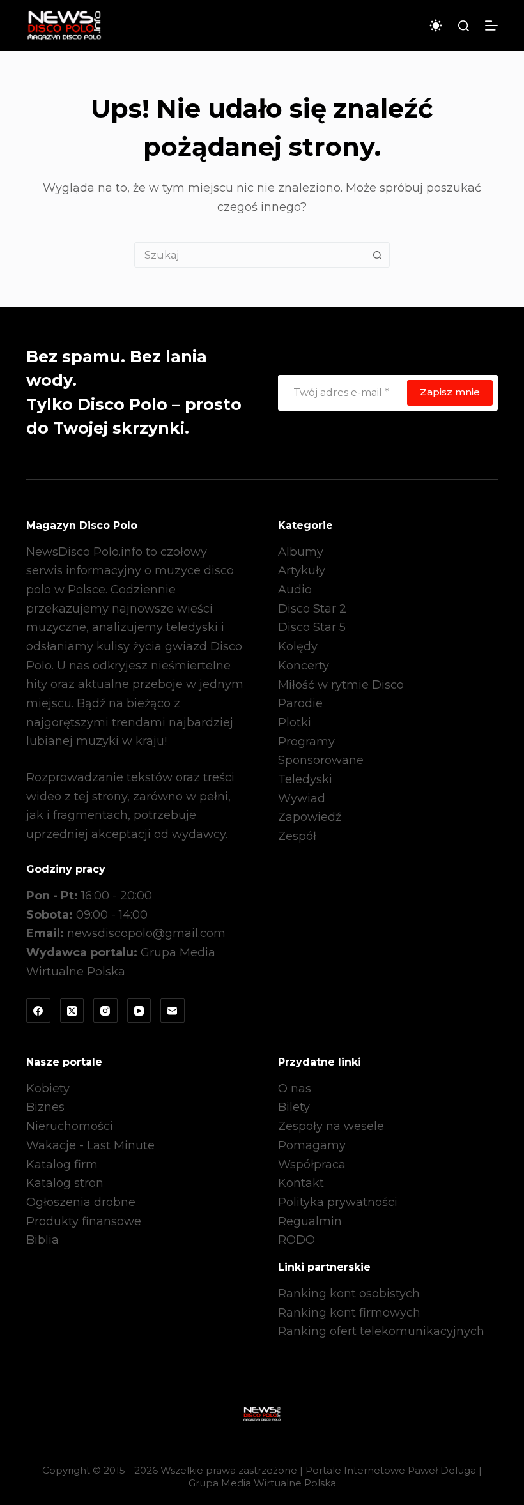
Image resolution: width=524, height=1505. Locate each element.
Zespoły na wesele (331, 1126)
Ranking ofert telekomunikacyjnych (381, 1331)
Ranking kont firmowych (349, 1313)
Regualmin (310, 1221)
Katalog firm (62, 1164)
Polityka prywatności (337, 1202)
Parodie (300, 703)
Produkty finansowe (83, 1221)
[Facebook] (38, 1010)
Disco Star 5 (312, 627)
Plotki (294, 722)
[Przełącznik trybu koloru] (435, 25)
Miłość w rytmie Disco (341, 685)
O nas (294, 1088)
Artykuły (301, 570)
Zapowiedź (309, 817)
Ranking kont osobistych (349, 1294)
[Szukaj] (463, 25)
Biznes (45, 1107)
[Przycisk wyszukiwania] (377, 255)
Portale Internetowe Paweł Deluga (390, 1470)
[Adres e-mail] (172, 1010)
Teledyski (305, 779)
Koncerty (303, 666)
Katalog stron (65, 1183)
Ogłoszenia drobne (80, 1202)
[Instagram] (105, 1010)
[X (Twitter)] (72, 1010)
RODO (296, 1240)
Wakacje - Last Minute (90, 1145)
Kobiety (48, 1088)
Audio (295, 590)
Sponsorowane (321, 760)
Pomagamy (312, 1145)
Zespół (297, 836)
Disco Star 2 (312, 609)
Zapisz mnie (450, 392)
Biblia (42, 1240)
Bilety (294, 1107)
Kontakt (301, 1183)
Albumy (300, 552)
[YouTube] (139, 1010)
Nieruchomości (69, 1126)
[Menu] (491, 25)
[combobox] (250, 255)
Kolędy (298, 646)
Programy (306, 742)
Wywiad (301, 798)
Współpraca (312, 1164)
